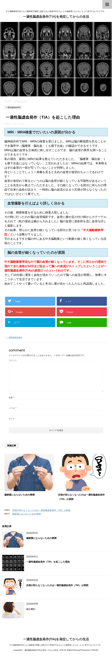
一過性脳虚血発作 (14, 337)
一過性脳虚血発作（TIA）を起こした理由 (48, 561)
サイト (12, 418)
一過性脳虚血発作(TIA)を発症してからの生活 (56, 17)
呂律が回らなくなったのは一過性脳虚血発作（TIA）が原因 (41, 510)
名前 (11, 397)
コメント (13, 360)
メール (12, 408)
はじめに (31, 609)
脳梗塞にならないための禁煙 (19, 494)
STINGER (94, 650)
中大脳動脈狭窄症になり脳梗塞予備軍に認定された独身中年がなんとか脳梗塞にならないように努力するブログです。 (56, 645)
